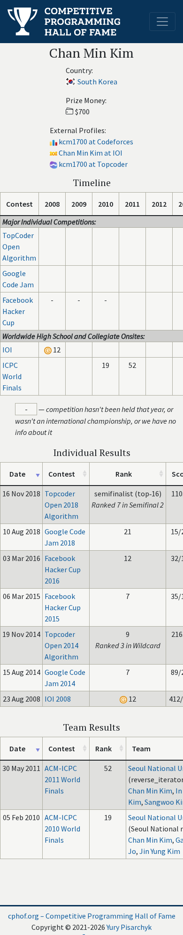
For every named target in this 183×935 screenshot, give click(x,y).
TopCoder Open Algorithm (19, 246)
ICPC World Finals (12, 376)
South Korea (97, 81)
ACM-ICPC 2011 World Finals (62, 779)
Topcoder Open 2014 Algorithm (61, 645)
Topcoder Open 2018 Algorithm (61, 505)
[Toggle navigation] (162, 21)
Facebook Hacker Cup (17, 311)
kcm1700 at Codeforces (96, 141)
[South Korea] (71, 81)
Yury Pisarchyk (129, 927)
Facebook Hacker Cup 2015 (63, 607)
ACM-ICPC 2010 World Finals (62, 829)
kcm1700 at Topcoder (93, 164)
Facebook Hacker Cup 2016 (63, 569)
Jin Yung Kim (159, 851)
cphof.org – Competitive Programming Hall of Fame (91, 915)
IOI (7, 349)
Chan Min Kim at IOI (90, 152)
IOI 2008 (58, 698)
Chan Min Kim (150, 790)
